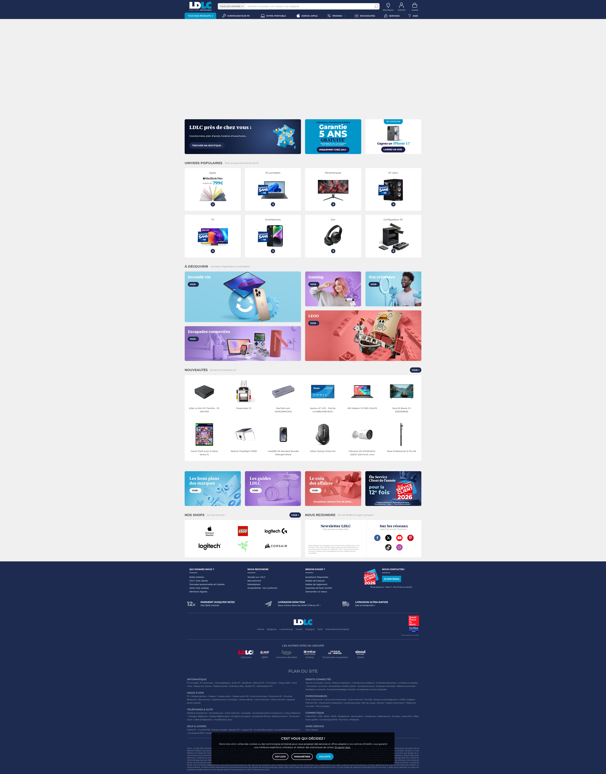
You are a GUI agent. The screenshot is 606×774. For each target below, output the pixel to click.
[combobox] (231, 6)
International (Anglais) (337, 629)
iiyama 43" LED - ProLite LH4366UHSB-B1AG (323, 410)
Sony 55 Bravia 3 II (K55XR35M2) (401, 410)
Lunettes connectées (408, 683)
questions (191, 769)
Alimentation (357, 716)
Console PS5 (204, 730)
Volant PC (191, 730)
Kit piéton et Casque (240, 716)
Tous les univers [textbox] (230, 6)
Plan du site (303, 671)
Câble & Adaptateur (203, 719)
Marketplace (253, 584)
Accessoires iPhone (261, 716)
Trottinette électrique (386, 683)
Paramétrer (302, 756)
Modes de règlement (316, 584)
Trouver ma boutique (207, 145)
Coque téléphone (292, 713)
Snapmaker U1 (243, 408)
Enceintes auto (216, 713)
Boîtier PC (250, 686)
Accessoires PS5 (196, 733)
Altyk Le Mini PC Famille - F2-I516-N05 (204, 410)
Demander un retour (316, 591)
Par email (393, 578)
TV (188, 696)
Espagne (310, 629)
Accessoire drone (366, 686)
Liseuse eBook (246, 699)
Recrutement (254, 580)
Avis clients (202, 580)
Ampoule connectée (385, 686)
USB (320, 716)
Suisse (299, 629)
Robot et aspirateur (341, 683)
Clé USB (368, 699)
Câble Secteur (384, 716)
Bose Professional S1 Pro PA (401, 451)
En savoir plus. (343, 747)
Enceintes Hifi (275, 696)
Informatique (311, 730)
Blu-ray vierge (368, 703)
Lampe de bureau (352, 703)
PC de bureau (206, 683)
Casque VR (247, 730)
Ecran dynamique (258, 696)
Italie (320, 629)
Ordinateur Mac (236, 686)
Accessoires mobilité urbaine (342, 686)
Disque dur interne (202, 686)
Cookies (220, 584)
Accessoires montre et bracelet (372, 689)
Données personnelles (201, 584)
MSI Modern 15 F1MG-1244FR (362, 408)
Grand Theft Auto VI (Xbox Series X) (204, 453)
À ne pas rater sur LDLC (241, 769)
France (260, 629)
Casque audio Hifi (240, 696)
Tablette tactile (220, 686)
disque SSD (409, 755)
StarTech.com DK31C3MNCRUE (283, 410)
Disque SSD (284, 683)
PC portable (192, 683)
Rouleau (396, 716)
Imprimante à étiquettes (330, 703)
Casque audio (223, 696)
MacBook (246, 683)
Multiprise (354, 719)
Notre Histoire (196, 577)
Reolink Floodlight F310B (244, 451)
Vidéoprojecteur (199, 696)
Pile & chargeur (323, 706)
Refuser (280, 756)
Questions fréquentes (316, 577)
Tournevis (343, 719)
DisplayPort (343, 716)
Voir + (415, 370)
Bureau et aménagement (386, 699)
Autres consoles (219, 730)
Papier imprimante (395, 703)
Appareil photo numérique (224, 699)
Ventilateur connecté (315, 689)
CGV (191, 580)
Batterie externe (280, 716)
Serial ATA (406, 716)
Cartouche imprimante (335, 699)
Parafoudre (370, 716)
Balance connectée (406, 686)
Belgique (271, 629)
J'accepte (325, 756)
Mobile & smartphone (197, 713)
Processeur (272, 683)
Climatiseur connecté (317, 686)
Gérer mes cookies (199, 588)
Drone (328, 683)
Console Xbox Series (263, 730)
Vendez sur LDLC (256, 577)
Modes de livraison (315, 580)
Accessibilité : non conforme (262, 588)
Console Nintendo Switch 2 (287, 730)
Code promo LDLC (261, 769)
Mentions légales (198, 591)
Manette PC (234, 730)
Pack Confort (325, 588)
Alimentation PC (265, 686)
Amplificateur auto (223, 719)
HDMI (326, 716)
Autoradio (246, 713)
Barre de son (204, 699)
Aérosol (380, 703)
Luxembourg (286, 629)
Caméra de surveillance (363, 683)
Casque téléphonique (219, 716)
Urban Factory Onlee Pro (323, 451)
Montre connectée (314, 683)
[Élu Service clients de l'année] (371, 583)
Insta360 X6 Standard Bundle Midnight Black (283, 453)
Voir (193, 284)
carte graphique (395, 755)
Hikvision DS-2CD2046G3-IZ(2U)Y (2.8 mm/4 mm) (362, 453)
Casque (212, 696)
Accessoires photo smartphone (267, 713)
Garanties (310, 588)
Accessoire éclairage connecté (341, 689)
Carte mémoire (261, 699)
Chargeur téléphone (197, 716)
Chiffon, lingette (406, 699)
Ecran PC (236, 683)
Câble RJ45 (310, 716)
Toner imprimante (314, 699)
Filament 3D (311, 703)
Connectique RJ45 (328, 719)
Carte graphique (222, 683)
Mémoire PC (259, 683)
